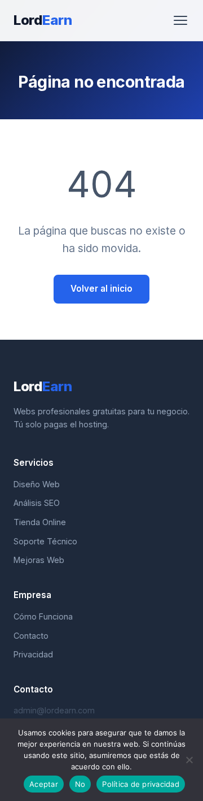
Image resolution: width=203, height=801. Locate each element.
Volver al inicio (101, 288)
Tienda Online (40, 522)
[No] (189, 759)
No (80, 784)
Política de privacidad (140, 784)
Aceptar (43, 784)
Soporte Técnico (45, 541)
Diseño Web (37, 484)
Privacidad (33, 654)
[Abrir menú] (180, 20)
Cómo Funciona (43, 616)
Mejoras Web (39, 560)
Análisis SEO (37, 503)
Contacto (31, 635)
